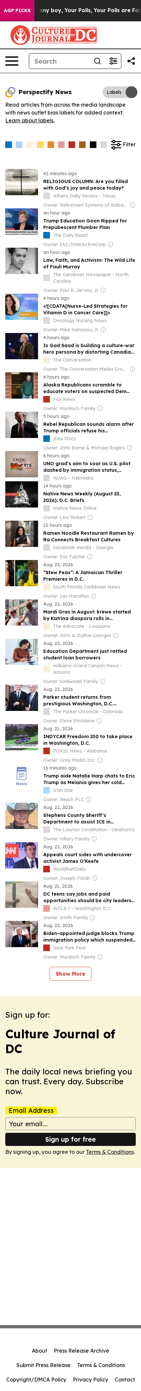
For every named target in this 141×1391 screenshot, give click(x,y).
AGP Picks (17, 10)
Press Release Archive (81, 1350)
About (39, 1350)
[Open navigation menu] (11, 61)
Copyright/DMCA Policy (36, 1379)
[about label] (46, 196)
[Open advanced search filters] (113, 61)
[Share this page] (131, 61)
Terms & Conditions (110, 1152)
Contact (125, 1379)
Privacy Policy (90, 1379)
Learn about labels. (29, 120)
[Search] (97, 61)
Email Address (31, 1110)
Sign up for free (70, 1139)
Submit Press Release (43, 1365)
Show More (70, 973)
